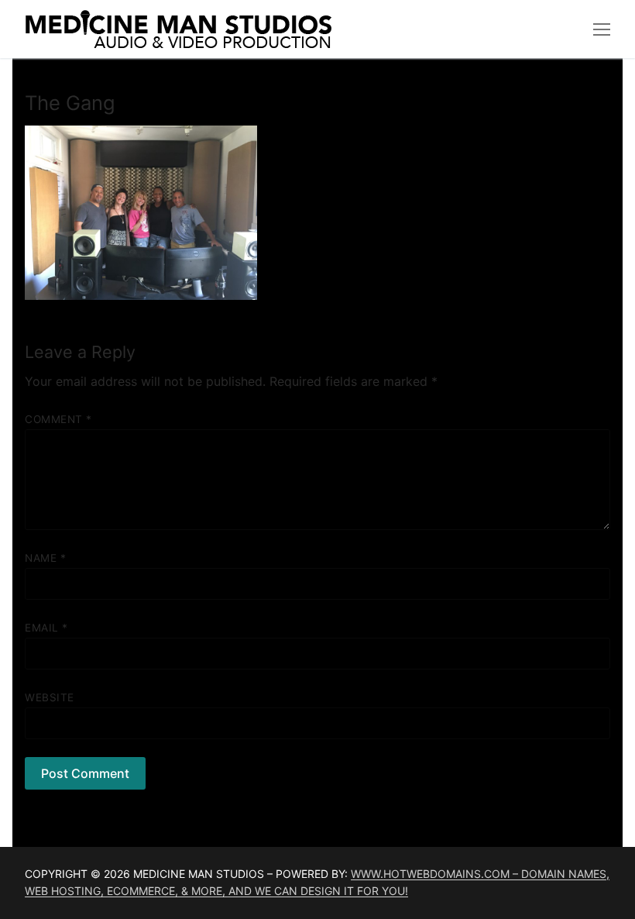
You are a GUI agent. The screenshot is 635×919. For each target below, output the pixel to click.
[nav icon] (601, 29)
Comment (58, 419)
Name (45, 558)
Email (46, 627)
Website (49, 697)
